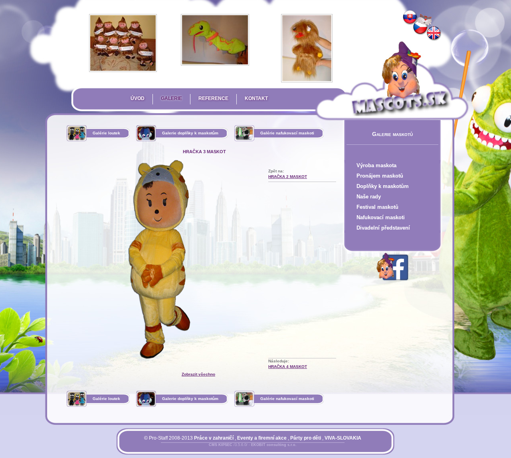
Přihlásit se (237, 449)
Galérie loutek (106, 133)
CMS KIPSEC (220, 445)
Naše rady (369, 197)
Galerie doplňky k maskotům (190, 133)
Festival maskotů (377, 207)
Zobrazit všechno (198, 374)
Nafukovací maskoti (381, 217)
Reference (213, 98)
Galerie (171, 98)
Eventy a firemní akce (262, 438)
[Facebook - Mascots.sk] (392, 282)
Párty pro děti (305, 438)
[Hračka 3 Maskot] (420, 27)
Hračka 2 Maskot (287, 176)
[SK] (410, 17)
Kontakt (256, 98)
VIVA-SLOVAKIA (343, 438)
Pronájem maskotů (380, 176)
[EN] (434, 33)
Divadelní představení (383, 228)
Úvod (138, 98)
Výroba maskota (376, 165)
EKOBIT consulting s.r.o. (274, 445)
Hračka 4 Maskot (287, 366)
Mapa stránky (266, 449)
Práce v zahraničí (214, 438)
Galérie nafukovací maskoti (287, 133)
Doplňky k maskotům (383, 186)
